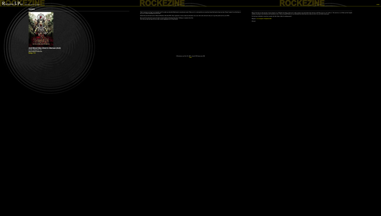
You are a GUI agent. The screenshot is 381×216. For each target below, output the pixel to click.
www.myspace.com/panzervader (264, 18)
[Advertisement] (190, 66)
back (190, 57)
